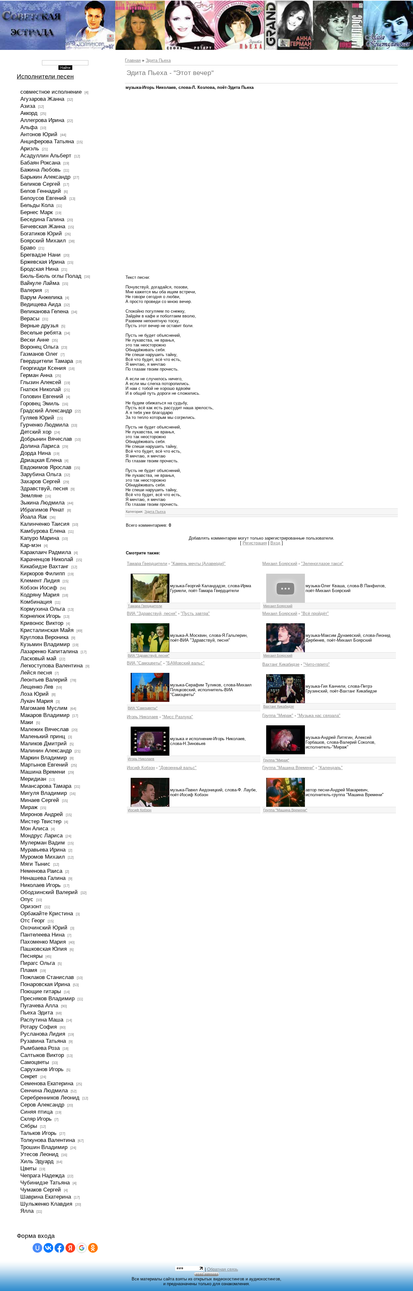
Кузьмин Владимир (45, 644)
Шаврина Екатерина (45, 1196)
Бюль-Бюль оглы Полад (50, 276)
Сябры (28, 1126)
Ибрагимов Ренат (42, 509)
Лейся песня (36, 672)
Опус (26, 899)
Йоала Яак (33, 517)
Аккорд (28, 113)
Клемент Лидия (40, 580)
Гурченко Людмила (44, 424)
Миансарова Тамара (45, 786)
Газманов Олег (39, 354)
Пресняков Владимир (47, 998)
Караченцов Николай (46, 559)
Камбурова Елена (42, 531)
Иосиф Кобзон (141, 767)
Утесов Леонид (39, 1154)
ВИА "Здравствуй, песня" (152, 613)
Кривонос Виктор (41, 623)
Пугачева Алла (39, 1005)
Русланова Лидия (42, 1034)
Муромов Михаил (42, 856)
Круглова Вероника (44, 637)
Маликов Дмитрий (43, 743)
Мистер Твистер (40, 821)
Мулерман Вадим (42, 842)
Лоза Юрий (34, 694)
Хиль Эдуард (37, 1161)
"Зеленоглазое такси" (322, 563)
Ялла (27, 1211)
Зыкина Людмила (42, 502)
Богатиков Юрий (41, 233)
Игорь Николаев (142, 716)
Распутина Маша (41, 1019)
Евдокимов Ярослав (45, 467)
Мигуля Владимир (43, 793)
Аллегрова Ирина (42, 120)
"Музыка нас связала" (318, 715)
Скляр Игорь (36, 1119)
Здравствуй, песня (44, 488)
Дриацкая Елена (41, 460)
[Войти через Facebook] (59, 1248)
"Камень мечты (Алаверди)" (198, 563)
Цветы (28, 1168)
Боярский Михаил (43, 240)
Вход (275, 543)
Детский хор (35, 432)
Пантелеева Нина (42, 934)
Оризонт (31, 906)
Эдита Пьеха (158, 60)
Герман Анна (36, 375)
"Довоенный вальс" (177, 767)
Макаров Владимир (44, 715)
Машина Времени (42, 771)
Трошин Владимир (43, 1147)
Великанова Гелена (44, 311)
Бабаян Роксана (40, 162)
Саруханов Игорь (42, 1069)
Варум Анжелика (41, 297)
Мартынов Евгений (44, 764)
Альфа (28, 127)
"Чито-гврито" (316, 664)
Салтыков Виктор (42, 1055)
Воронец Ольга (39, 347)
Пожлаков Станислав (47, 977)
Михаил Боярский (279, 563)
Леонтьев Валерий (43, 679)
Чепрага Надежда (42, 1175)
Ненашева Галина (42, 878)
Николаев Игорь (40, 885)
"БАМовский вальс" (185, 663)
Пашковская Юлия (43, 949)
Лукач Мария (36, 701)
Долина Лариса (39, 446)
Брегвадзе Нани (40, 254)
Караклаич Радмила (45, 552)
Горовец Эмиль (39, 403)
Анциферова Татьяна (47, 141)
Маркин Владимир (43, 757)
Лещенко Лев (36, 686)
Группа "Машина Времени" (288, 767)
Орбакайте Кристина (46, 913)
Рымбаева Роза (40, 1048)
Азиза (27, 106)
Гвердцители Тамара (46, 361)
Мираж (28, 807)
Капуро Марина (39, 538)
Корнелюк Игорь (40, 616)
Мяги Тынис (35, 864)
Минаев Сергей (39, 800)
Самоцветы (34, 1062)
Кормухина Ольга (42, 609)
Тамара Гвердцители (147, 563)
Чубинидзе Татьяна (45, 1182)
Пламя (28, 970)
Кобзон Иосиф (38, 587)
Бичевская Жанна (42, 226)
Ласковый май (38, 658)
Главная (133, 60)
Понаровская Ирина (45, 984)
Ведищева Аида (40, 304)
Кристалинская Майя (47, 630)
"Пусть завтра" (195, 613)
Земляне (31, 495)
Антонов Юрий (38, 134)
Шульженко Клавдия (46, 1204)
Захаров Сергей (40, 481)
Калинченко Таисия (44, 524)
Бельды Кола (37, 205)
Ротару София (38, 1026)
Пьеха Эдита (36, 1012)
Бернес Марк (36, 212)
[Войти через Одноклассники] (93, 1248)
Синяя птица (36, 1111)
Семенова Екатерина (46, 1083)
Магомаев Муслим (43, 708)
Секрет (28, 1076)
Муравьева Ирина (42, 849)
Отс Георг (32, 920)
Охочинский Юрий (43, 927)
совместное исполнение (51, 92)
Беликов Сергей (40, 184)
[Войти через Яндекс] (70, 1248)
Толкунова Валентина (47, 1140)
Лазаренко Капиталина (49, 651)
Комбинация (36, 601)
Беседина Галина (42, 219)
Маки (26, 722)
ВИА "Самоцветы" (144, 663)
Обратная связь (222, 1269)
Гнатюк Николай (40, 389)
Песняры (31, 956)
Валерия (31, 290)
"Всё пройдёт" (315, 613)
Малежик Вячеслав (44, 729)
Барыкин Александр (45, 177)
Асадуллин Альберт (45, 155)
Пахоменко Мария (43, 941)
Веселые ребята (40, 332)
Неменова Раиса (41, 871)
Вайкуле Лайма (39, 283)
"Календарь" (330, 767)
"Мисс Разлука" (177, 716)
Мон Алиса (34, 828)
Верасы (29, 318)
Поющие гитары (40, 991)
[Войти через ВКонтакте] (48, 1248)
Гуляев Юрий (37, 417)
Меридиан (33, 779)
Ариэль (29, 148)
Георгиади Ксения (43, 368)
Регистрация (255, 543)
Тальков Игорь (38, 1133)
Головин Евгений (41, 396)
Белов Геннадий (40, 191)
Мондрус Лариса (41, 835)
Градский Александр (46, 410)
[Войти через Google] (81, 1248)
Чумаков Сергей (40, 1189)
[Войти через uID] (37, 1248)
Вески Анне (34, 339)
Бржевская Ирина (42, 262)
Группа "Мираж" (277, 715)
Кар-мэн (30, 545)
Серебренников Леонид (49, 1097)
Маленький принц (42, 736)
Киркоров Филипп (42, 573)
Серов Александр (42, 1104)
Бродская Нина (39, 269)
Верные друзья (39, 325)
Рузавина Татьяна (43, 1041)
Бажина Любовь (40, 169)
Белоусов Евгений (43, 198)
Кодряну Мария (39, 594)
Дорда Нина (35, 453)
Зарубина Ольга (40, 474)
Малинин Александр (46, 750)
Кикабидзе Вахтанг (44, 566)
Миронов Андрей (41, 814)
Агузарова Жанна (42, 99)
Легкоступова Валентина (51, 665)
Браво (27, 247)
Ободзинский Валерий (49, 892)
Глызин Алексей (40, 382)
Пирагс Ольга (37, 963)
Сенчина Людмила (44, 1090)
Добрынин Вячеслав (46, 439)
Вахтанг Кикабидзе (280, 664)
